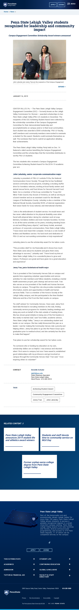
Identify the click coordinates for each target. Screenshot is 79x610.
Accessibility (46, 598)
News (12, 12)
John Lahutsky (52, 400)
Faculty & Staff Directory (47, 576)
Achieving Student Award (43, 389)
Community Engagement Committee (47, 394)
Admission (8, 570)
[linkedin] (39, 542)
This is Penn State (12, 559)
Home (6, 12)
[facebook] (29, 542)
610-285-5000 (66, 588)
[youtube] (44, 542)
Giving (61, 5)
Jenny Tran (37, 400)
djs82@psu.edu (37, 373)
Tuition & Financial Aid (14, 575)
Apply (53, 5)
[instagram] (34, 542)
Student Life (45, 559)
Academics (9, 564)
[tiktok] (49, 542)
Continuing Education (50, 564)
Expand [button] (61, 87)
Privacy (24, 598)
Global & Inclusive (48, 570)
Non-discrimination (34, 598)
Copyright (56, 598)
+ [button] (34, 559)
